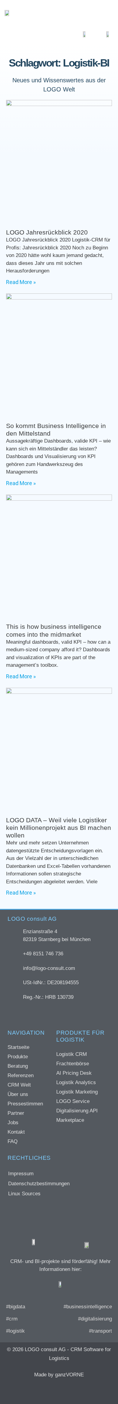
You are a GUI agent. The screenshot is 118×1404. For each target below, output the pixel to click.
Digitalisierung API (77, 1111)
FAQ (13, 1141)
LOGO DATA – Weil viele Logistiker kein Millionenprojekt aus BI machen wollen (58, 828)
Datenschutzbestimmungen (39, 1184)
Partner (16, 1113)
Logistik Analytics (76, 1082)
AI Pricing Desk (74, 1073)
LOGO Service (73, 1101)
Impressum (21, 1173)
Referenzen (21, 1075)
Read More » (21, 282)
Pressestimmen (25, 1104)
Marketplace (70, 1120)
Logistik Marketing (77, 1092)
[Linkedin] (65, 1390)
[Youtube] (83, 1390)
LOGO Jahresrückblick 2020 (47, 232)
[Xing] (47, 1390)
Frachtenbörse (72, 1064)
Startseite (18, 1047)
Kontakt (16, 1132)
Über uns (18, 1094)
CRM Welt (19, 1085)
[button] (103, 13)
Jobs (13, 1122)
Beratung (18, 1066)
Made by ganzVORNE (59, 1375)
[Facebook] (28, 1390)
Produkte (18, 1057)
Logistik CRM (71, 1054)
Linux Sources (24, 1194)
